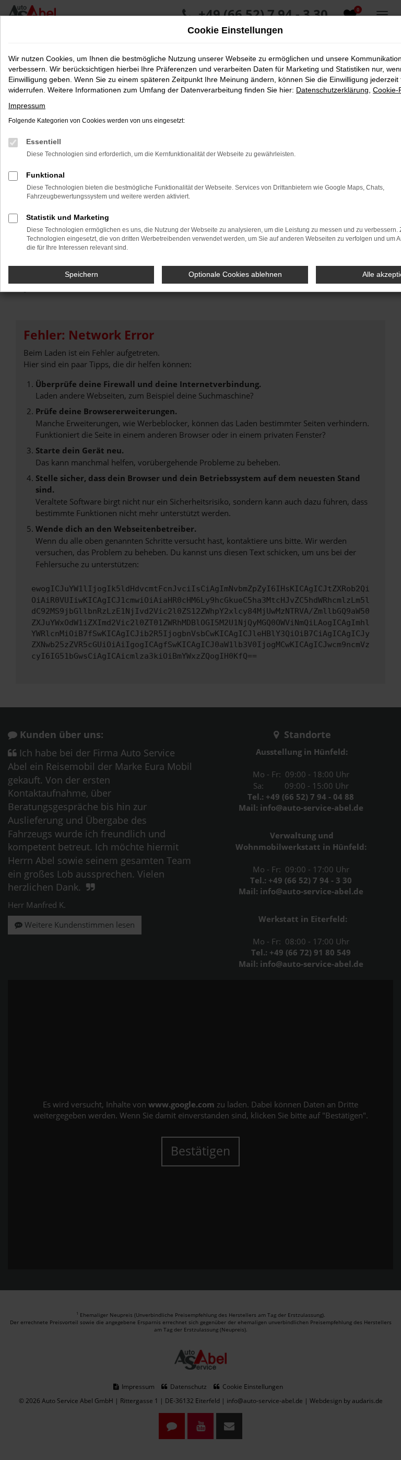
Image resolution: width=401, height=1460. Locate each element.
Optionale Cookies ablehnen (235, 274)
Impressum (26, 105)
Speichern (81, 274)
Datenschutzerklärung (332, 90)
